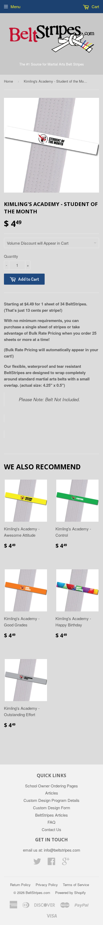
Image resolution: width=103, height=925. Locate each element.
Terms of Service (76, 884)
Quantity (11, 256)
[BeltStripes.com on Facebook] (51, 863)
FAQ (51, 822)
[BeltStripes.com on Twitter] (37, 863)
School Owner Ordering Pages (51, 785)
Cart (95, 6)
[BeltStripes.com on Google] (66, 863)
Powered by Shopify (70, 892)
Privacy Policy (47, 884)
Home (8, 81)
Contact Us (51, 829)
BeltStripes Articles (51, 815)
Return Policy (20, 884)
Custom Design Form (51, 807)
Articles (51, 793)
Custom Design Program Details (51, 800)
